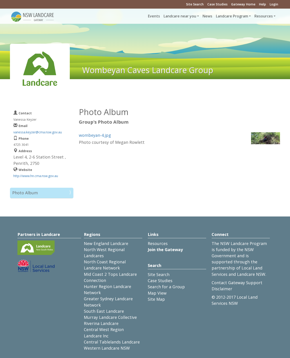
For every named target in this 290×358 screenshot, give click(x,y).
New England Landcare (106, 243)
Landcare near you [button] (180, 16)
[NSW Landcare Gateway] (32, 16)
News (207, 16)
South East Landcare (104, 311)
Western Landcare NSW (107, 348)
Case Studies (217, 4)
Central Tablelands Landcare (112, 342)
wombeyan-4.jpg (95, 135)
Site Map (156, 299)
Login (274, 4)
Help (262, 4)
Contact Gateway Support (237, 282)
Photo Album (25, 192)
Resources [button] (263, 16)
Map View (157, 293)
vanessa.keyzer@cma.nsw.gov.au (37, 132)
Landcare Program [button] (232, 16)
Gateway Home (243, 4)
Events (154, 16)
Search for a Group (166, 286)
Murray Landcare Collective (110, 317)
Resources (158, 243)
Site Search (195, 4)
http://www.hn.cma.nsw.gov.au (35, 176)
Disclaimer (222, 288)
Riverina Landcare (101, 323)
